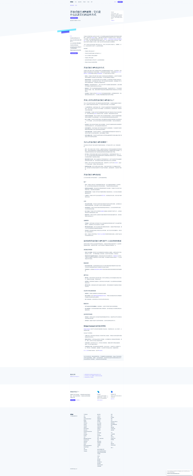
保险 (98, 439)
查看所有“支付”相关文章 (74, 376)
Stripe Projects (100, 464)
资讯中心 (112, 436)
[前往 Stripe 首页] (71, 414)
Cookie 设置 (113, 428)
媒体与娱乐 (99, 441)
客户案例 (112, 417)
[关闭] (191, 471)
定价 (91, 1)
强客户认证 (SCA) (101, 234)
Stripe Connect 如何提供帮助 (75, 50)
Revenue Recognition (88, 445)
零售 (98, 446)
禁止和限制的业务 (114, 424)
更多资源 (72, 5)
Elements (85, 430)
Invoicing (85, 434)
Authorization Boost (87, 418)
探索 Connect (99, 400)
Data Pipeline (86, 428)
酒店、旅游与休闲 (100, 438)
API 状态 (98, 460)
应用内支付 (99, 427)
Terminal (85, 449)
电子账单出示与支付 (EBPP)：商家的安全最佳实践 (93, 375)
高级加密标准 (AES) (98, 269)
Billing (85, 420)
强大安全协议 (98, 93)
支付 (76, 5)
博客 (111, 418)
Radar (85, 444)
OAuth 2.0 (115, 255)
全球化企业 (99, 425)
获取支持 (112, 443)
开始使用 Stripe (73, 17)
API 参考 (98, 459)
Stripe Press (113, 438)
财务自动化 (99, 424)
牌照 (111, 425)
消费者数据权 (99, 73)
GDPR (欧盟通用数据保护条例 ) (99, 295)
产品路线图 (113, 434)
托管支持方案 (113, 445)
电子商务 (98, 421)
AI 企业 (98, 434)
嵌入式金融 (99, 422)
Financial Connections (88, 431)
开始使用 (100, 350)
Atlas (85, 417)
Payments (86, 441)
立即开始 (72, 400)
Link (84, 437)
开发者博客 (99, 466)
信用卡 (95, 113)
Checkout (85, 422)
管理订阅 (103, 195)
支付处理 (116, 162)
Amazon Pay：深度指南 (89, 377)
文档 (98, 457)
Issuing (85, 435)
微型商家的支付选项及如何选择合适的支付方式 (93, 374)
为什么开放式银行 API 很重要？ (75, 43)
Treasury (85, 451)
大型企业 (98, 415)
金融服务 (102, 211)
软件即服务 (99, 432)
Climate (85, 424)
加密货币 (85, 427)
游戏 (98, 437)
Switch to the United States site (173, 473)
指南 (111, 415)
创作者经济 (99, 435)
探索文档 (112, 398)
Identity (85, 432)
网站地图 (112, 427)
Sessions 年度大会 (114, 421)
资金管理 (98, 430)
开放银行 (93, 37)
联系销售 (119, 1)
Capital (85, 421)
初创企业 (98, 417)
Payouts (85, 442)
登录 (115, 1)
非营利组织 (99, 442)
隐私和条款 (113, 422)
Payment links (86, 439)
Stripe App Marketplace (101, 450)
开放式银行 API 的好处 (74, 45)
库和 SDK (99, 463)
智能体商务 (99, 418)
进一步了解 (86, 350)
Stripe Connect (87, 329)
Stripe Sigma (86, 446)
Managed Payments (87, 438)
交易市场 (98, 428)
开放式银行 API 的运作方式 (75, 38)
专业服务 (98, 444)
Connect (85, 425)
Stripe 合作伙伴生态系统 (101, 452)
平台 (98, 431)
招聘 (111, 435)
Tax (84, 448)
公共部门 (98, 445)
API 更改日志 (99, 461)
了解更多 (112, 20)
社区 (111, 420)
